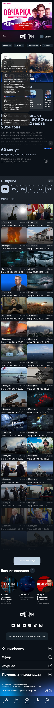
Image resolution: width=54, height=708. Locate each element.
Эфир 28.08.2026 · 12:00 (38, 225)
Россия (32, 154)
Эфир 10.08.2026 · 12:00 (38, 552)
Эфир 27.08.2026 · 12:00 (38, 248)
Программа (33, 45)
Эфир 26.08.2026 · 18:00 (12, 272)
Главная (7, 45)
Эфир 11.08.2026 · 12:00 (38, 529)
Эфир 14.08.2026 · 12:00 (38, 459)
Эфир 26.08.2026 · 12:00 (38, 272)
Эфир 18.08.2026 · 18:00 (12, 412)
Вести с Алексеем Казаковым (6, 597)
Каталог (19, 45)
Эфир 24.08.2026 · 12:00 (38, 319)
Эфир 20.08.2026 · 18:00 (12, 365)
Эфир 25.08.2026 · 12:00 (38, 295)
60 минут (47, 45)
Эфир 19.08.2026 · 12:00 (38, 389)
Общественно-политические (16, 159)
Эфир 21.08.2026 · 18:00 (12, 342)
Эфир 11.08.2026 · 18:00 (12, 529)
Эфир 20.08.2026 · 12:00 (38, 365)
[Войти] (41, 36)
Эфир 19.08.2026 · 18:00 (12, 389)
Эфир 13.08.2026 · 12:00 (38, 482)
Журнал (8, 666)
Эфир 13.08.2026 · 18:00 (12, 482)
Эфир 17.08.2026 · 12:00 (38, 435)
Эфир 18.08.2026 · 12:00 (38, 412)
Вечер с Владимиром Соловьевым (42, 597)
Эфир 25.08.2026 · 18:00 (12, 295)
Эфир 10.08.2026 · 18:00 (12, 552)
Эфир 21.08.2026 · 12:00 (38, 342)
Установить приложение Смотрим (27, 636)
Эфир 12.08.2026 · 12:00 (38, 505)
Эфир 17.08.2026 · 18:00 (12, 435)
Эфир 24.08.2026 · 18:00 (12, 319)
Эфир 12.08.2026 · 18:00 (12, 505)
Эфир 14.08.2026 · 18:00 (12, 459)
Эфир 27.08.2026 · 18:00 (12, 248)
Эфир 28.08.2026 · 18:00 (12, 225)
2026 (13, 199)
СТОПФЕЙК (24, 595)
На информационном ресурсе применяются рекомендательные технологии (21, 685)
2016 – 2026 (20, 154)
